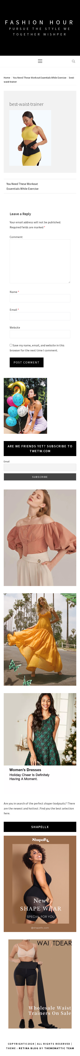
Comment (16, 237)
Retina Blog (29, 1048)
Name (14, 292)
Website (15, 327)
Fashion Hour (40, 22)
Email (14, 309)
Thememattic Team (59, 1048)
